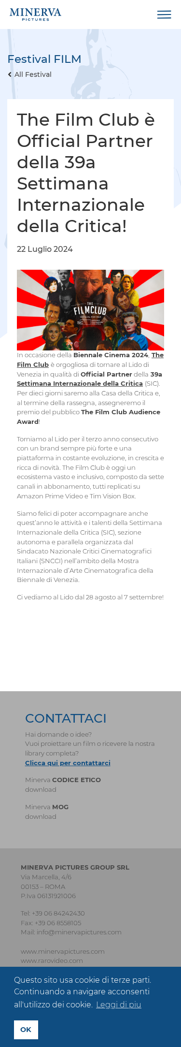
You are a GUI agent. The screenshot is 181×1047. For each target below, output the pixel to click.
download (40, 789)
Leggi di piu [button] (118, 1004)
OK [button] (25, 1029)
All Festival (33, 74)
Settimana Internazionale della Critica (80, 383)
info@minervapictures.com (79, 932)
